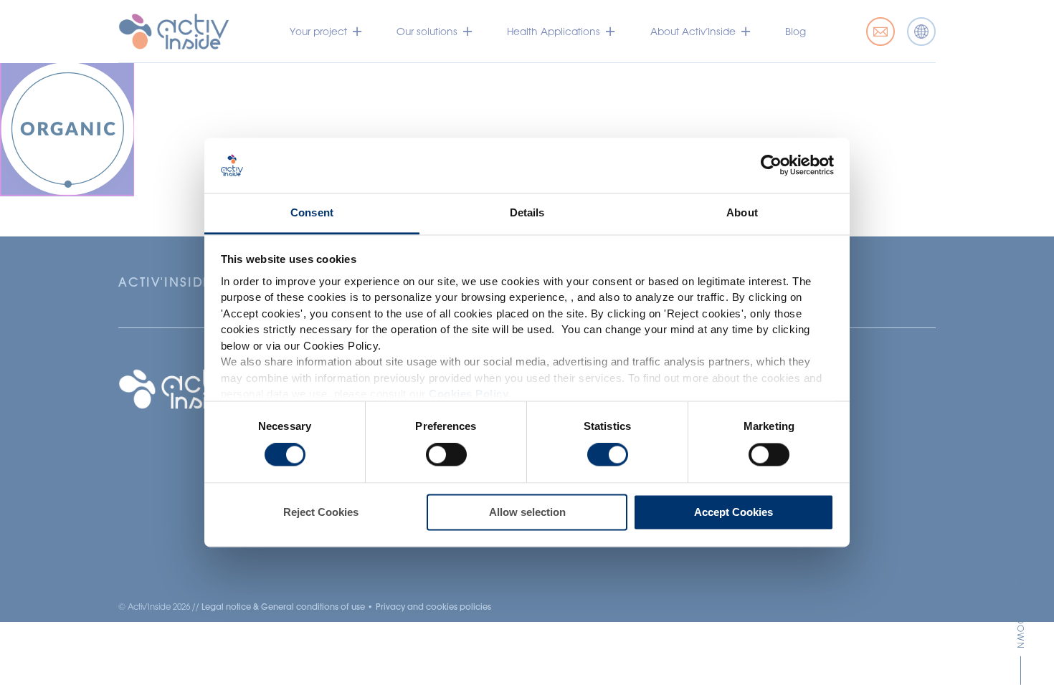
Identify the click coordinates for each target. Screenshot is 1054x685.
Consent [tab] (311, 212)
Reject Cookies (321, 512)
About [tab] (742, 212)
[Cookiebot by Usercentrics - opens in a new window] (771, 165)
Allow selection (527, 512)
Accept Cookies (733, 512)
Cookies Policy (468, 394)
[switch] (446, 455)
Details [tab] (527, 212)
